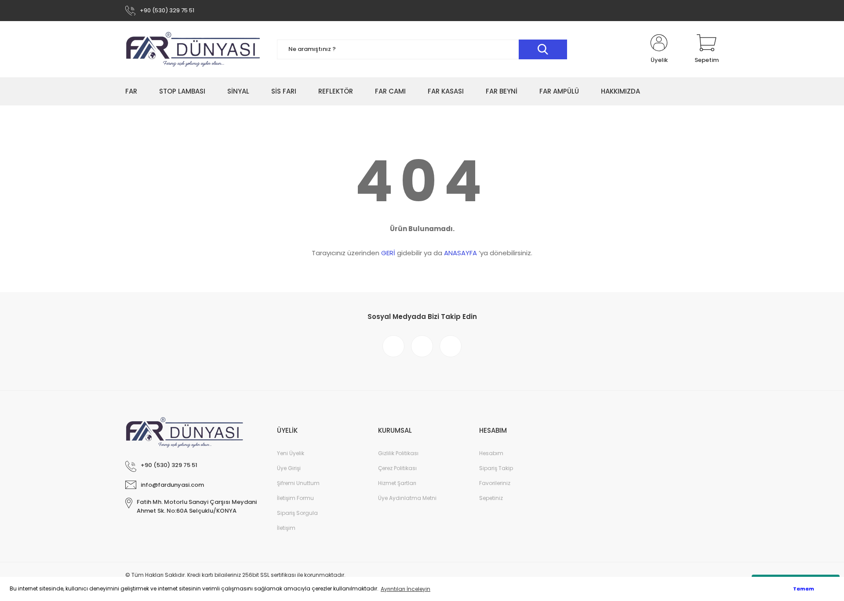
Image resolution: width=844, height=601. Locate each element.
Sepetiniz (491, 498)
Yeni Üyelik (290, 453)
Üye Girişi (289, 468)
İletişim (286, 528)
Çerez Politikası (397, 468)
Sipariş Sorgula (297, 513)
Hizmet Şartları (397, 483)
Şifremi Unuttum (298, 483)
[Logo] (193, 49)
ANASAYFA (460, 252)
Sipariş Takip (496, 468)
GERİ (388, 252)
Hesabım (491, 453)
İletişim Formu (295, 498)
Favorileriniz (494, 483)
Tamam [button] (803, 589)
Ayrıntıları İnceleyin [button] (405, 589)
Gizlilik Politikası (398, 453)
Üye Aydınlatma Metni (407, 498)
